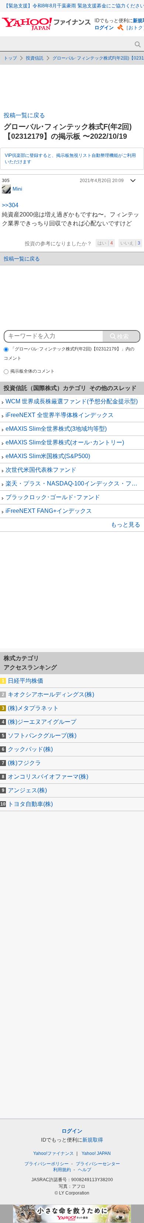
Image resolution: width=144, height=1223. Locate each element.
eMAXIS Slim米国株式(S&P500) (48, 456)
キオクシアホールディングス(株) (51, 694)
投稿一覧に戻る (24, 115)
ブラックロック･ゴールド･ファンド (53, 497)
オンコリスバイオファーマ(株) (48, 776)
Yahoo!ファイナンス (53, 1153)
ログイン (104, 27)
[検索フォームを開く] (137, 44)
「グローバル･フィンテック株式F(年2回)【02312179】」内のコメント (69, 353)
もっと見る (125, 524)
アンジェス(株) (27, 790)
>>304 (10, 205)
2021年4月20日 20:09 (102, 180)
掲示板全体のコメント (32, 371)
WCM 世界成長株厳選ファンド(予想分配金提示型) (72, 401)
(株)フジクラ (24, 763)
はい (105, 243)
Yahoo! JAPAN (96, 1153)
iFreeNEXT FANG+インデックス (49, 511)
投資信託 (35, 58)
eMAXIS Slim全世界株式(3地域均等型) (56, 429)
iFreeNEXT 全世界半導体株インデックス (60, 415)
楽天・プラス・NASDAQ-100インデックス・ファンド (75, 483)
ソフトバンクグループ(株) (42, 735)
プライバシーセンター (98, 1163)
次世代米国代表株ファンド (41, 470)
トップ (10, 58)
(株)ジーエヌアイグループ (42, 722)
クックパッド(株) (30, 749)
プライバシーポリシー (46, 1163)
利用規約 (62, 1169)
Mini (17, 188)
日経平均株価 (25, 681)
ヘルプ (84, 1169)
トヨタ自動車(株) (30, 804)
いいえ (130, 243)
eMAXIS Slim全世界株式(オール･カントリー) (65, 442)
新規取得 (92, 1140)
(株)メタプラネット (33, 708)
